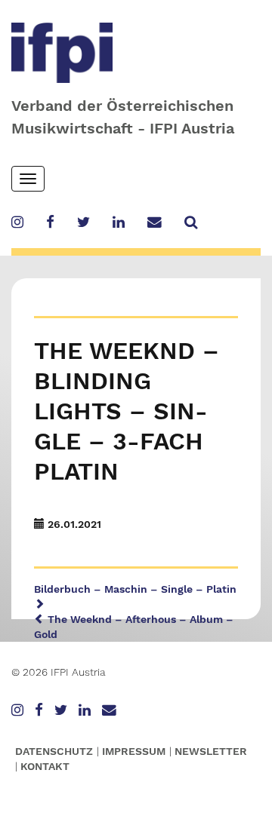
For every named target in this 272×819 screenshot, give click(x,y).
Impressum (133, 751)
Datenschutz (54, 751)
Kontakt (45, 766)
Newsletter (211, 751)
